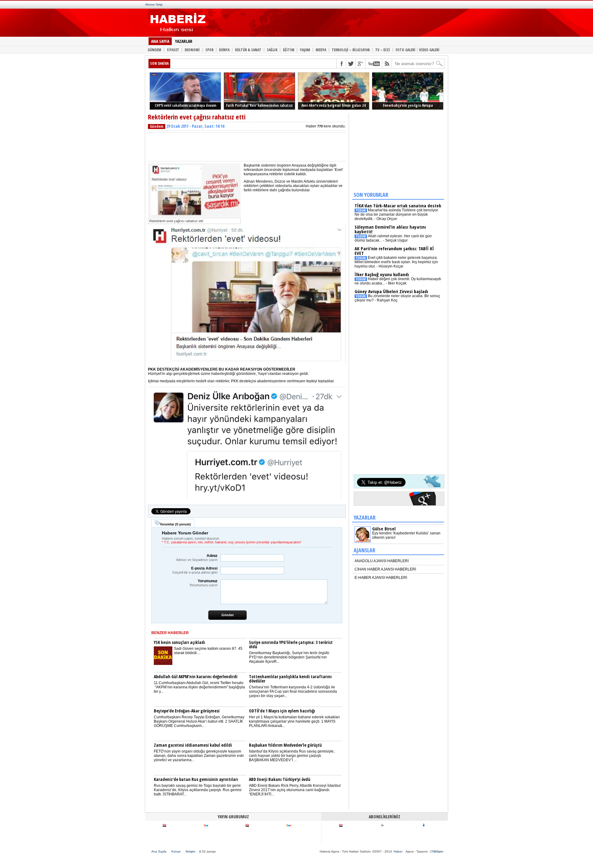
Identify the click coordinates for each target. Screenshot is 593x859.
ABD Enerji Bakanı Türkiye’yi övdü (279, 779)
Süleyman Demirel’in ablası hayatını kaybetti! (390, 229)
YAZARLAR (183, 41)
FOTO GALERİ (405, 49)
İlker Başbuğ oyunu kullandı (382, 274)
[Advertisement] (323, 24)
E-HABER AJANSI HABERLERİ (381, 577)
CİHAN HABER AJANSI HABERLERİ (385, 569)
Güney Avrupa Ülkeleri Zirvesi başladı (391, 291)
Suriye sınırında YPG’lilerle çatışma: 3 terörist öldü (291, 644)
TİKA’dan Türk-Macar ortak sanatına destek (398, 205)
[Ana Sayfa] (176, 33)
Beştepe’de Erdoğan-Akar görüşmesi (187, 711)
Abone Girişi (153, 4)
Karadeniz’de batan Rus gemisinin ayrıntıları (196, 779)
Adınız (196, 558)
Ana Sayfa (158, 851)
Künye (176, 851)
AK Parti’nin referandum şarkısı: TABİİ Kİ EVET (394, 250)
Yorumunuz (203, 583)
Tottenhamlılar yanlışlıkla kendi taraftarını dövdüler (290, 679)
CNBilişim (436, 851)
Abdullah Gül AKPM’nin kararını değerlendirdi (196, 676)
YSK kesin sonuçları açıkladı (179, 642)
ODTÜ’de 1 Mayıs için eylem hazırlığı (282, 711)
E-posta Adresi (194, 570)
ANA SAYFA (160, 41)
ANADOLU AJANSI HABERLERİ (382, 561)
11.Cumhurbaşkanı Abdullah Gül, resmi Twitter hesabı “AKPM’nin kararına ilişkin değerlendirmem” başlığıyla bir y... (199, 687)
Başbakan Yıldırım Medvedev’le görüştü (285, 745)
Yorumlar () (175, 524)
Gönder (227, 615)
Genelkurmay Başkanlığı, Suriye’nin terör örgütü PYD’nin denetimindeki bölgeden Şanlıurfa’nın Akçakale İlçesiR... (289, 657)
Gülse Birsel (384, 528)
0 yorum (183, 524)
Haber (398, 851)
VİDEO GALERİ (429, 49)
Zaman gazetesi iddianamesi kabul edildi (193, 745)
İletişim (190, 851)
